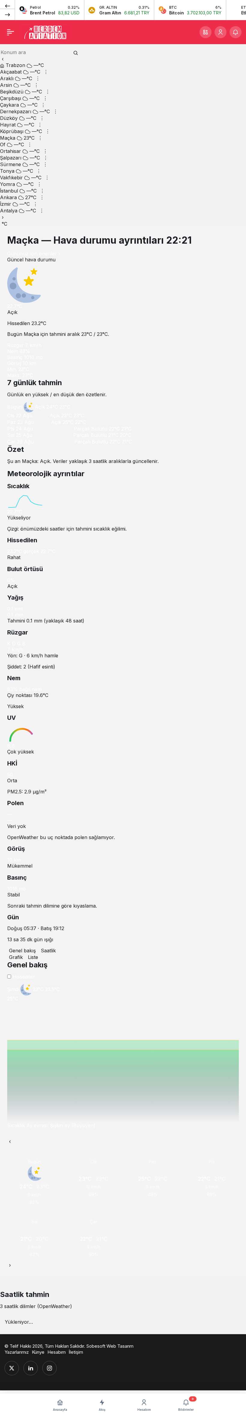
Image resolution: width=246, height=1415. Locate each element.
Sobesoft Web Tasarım (110, 1346)
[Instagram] (49, 1368)
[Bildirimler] (236, 32)
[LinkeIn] (30, 1368)
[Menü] (10, 32)
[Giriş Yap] (220, 32)
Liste (33, 957)
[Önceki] (7, 5)
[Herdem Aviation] (45, 32)
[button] (206, 32)
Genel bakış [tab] (22, 951)
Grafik (16, 957)
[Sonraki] (7, 14)
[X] (11, 1368)
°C (4, 224)
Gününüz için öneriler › (33, 254)
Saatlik (48, 951)
